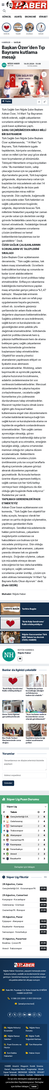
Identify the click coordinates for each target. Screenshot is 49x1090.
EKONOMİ (30, 17)
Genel (7, 1069)
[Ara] (4, 11)
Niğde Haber (24, 653)
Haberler (6, 42)
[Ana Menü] (3, 5)
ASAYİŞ (18, 17)
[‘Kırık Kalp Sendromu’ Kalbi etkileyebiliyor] (12, 680)
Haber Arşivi (34, 1053)
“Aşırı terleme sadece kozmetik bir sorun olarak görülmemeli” (36, 716)
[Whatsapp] (34, 1014)
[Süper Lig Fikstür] (45, 877)
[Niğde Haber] (8, 655)
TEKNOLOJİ (39, 1075)
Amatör (15, 1066)
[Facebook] (10, 1014)
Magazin (24, 1066)
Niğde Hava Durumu (33, 1029)
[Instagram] (19, 1014)
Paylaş (8, 101)
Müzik (41, 1069)
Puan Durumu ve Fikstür (13, 1046)
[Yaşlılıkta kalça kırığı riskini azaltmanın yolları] (36, 730)
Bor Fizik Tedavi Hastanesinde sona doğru (11, 740)
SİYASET (43, 17)
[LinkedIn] (24, 1014)
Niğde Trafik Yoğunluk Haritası (33, 1037)
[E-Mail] (20, 659)
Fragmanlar (32, 1069)
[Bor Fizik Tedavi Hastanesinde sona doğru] (12, 730)
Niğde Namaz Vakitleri (12, 1037)
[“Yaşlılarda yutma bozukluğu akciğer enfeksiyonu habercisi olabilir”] (36, 680)
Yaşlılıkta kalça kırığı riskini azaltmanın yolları (35, 740)
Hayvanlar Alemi (18, 1069)
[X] (15, 1014)
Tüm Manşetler (35, 1045)
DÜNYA (21, 1075)
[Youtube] (29, 1014)
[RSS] (39, 1014)
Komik (32, 1066)
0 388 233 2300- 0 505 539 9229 (26, 998)
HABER (8, 1066)
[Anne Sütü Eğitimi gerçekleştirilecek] (12, 706)
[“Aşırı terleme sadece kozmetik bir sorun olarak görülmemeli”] (36, 706)
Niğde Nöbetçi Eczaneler (12, 1029)
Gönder (8, 783)
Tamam (33, 1086)
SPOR (6, 1075)
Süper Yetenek (10, 1072)
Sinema (40, 1066)
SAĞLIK (17, 42)
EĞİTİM (14, 1075)
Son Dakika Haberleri (10, 1054)
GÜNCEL (6, 17)
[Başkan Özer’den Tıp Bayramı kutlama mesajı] (24, 83)
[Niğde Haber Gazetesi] (26, 5)
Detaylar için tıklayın (24, 867)
